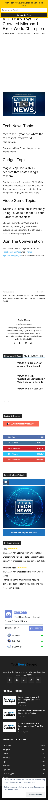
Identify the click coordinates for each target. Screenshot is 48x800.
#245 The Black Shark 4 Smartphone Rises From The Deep (30, 726)
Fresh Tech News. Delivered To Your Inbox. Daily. (24, 4)
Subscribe (39, 460)
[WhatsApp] (23, 39)
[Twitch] (24, 680)
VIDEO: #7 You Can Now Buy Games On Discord (34, 297)
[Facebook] (5, 39)
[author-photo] (24, 316)
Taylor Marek (9, 33)
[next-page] (8, 401)
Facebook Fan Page (12, 252)
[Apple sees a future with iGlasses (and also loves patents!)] (9, 700)
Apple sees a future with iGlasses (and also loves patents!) (29, 700)
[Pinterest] (17, 39)
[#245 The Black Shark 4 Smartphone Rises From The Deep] (9, 727)
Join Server (36, 628)
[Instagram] (16, 679)
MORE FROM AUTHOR (33, 356)
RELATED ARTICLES (12, 356)
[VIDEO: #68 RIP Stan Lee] (9, 391)
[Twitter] (11, 39)
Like (42, 437)
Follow (40, 443)
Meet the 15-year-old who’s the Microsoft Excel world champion (23, 138)
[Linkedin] (21, 343)
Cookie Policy (13, 789)
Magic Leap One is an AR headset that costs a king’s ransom (20, 172)
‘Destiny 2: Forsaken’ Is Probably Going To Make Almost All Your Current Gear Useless (24, 213)
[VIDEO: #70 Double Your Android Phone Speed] (9, 366)
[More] (30, 39)
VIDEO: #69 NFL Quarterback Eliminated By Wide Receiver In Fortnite (31, 378)
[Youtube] (32, 343)
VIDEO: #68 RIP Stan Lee (30, 388)
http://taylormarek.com (24, 324)
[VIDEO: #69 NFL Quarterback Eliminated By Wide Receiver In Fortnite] (9, 379)
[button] (24, 104)
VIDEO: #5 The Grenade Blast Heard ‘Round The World (13, 298)
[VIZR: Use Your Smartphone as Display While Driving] (9, 714)
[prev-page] (4, 401)
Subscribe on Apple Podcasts (24, 532)
